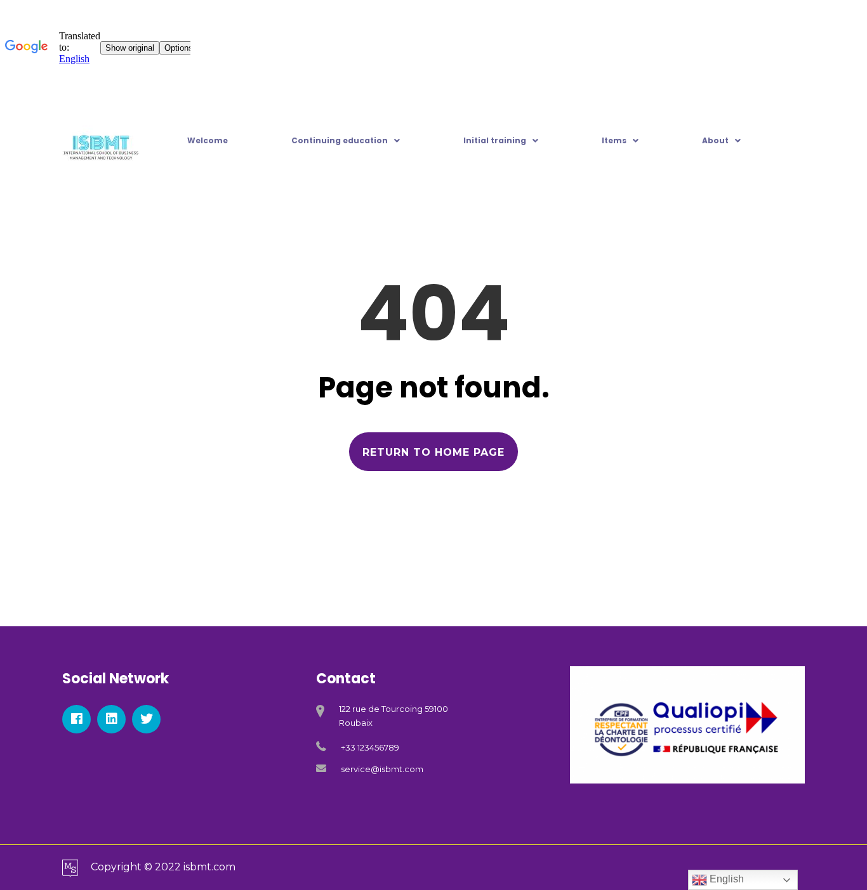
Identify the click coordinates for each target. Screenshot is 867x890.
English (725, 879)
